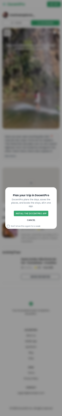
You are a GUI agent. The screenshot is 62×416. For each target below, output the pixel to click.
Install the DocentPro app (31, 213)
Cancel (31, 220)
